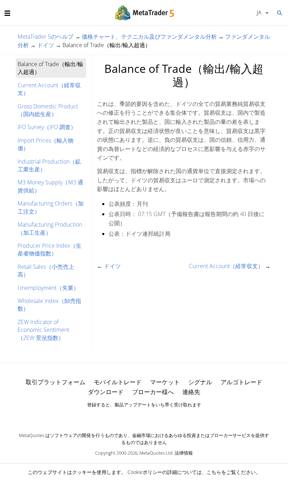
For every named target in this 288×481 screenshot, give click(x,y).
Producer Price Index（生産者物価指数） (49, 249)
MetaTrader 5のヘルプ (45, 36)
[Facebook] (133, 417)
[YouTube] (155, 417)
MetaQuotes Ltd (155, 453)
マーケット (165, 382)
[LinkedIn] (144, 417)
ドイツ (45, 45)
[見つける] (279, 12)
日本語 (257, 12)
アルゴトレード (241, 382)
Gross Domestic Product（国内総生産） (48, 110)
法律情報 (184, 453)
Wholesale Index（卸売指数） (49, 304)
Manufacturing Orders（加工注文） (51, 207)
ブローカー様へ (153, 392)
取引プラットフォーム (55, 382)
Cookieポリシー (144, 472)
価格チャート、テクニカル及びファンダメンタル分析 (149, 36)
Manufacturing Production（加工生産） (50, 228)
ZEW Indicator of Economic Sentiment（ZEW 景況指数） (43, 330)
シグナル (200, 382)
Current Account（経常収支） (49, 89)
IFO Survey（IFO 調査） (47, 127)
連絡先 (191, 392)
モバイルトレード (118, 382)
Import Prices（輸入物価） (45, 144)
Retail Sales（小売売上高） (46, 270)
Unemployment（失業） (48, 288)
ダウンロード (106, 392)
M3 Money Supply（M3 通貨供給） (50, 186)
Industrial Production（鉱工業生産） (49, 165)
